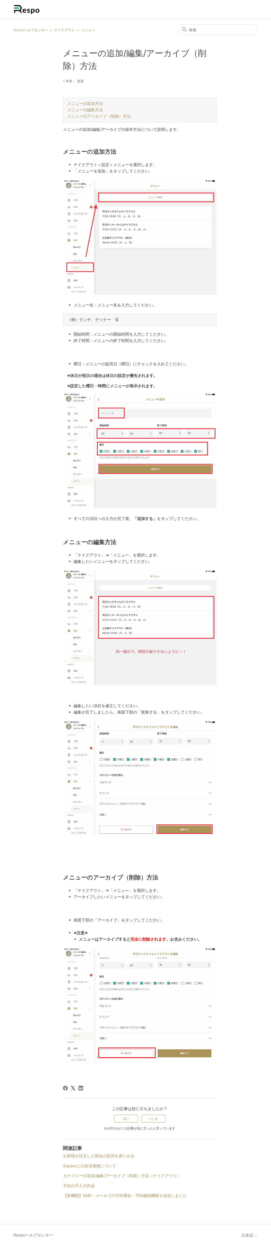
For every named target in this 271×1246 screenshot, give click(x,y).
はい (126, 1118)
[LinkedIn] (80, 1088)
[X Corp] (73, 1088)
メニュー (88, 30)
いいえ (153, 1118)
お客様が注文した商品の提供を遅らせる (98, 1155)
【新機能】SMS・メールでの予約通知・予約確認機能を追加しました (125, 1195)
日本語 (247, 1235)
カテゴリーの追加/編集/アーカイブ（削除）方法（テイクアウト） (122, 1175)
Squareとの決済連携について (89, 1165)
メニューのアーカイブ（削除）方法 (99, 116)
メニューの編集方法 (85, 110)
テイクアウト (64, 30)
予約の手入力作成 (79, 1185)
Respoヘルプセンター (30, 30)
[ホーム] (26, 9)
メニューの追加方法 (85, 103)
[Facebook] (65, 1088)
